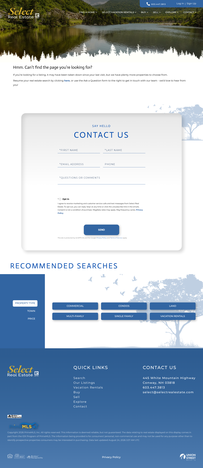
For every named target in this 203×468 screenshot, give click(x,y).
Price (31, 318)
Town (31, 311)
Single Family (124, 316)
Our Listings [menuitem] (84, 383)
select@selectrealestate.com (168, 392)
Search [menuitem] (79, 378)
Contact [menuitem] (188, 12)
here (67, 80)
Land (172, 306)
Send (101, 229)
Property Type (25, 303)
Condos (123, 306)
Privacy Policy (101, 238)
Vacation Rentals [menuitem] (88, 387)
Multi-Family (75, 316)
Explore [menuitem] (170, 12)
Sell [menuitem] (155, 12)
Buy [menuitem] (143, 12)
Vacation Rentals (172, 316)
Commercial (75, 306)
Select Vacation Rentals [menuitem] (118, 12)
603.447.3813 (158, 4)
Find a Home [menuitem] (87, 12)
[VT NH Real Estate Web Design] (188, 457)
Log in (180, 3)
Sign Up (191, 3)
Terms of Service (116, 238)
